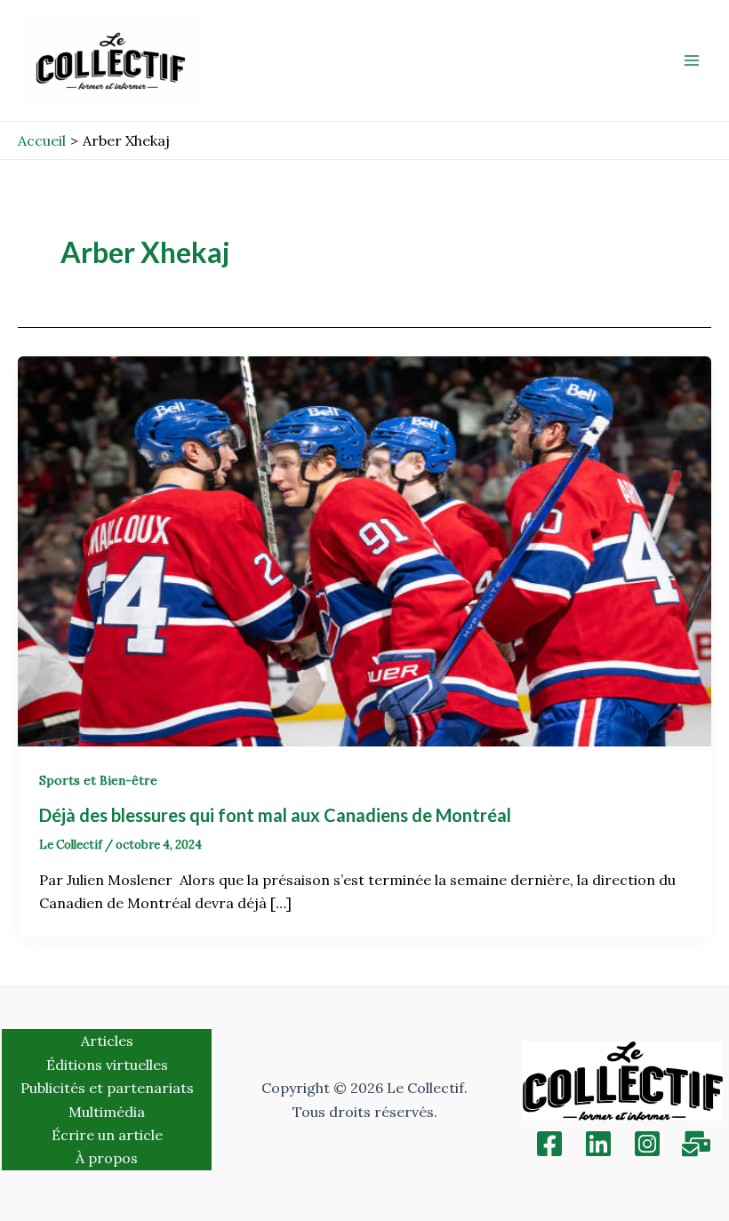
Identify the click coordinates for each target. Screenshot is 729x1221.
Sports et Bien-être (98, 780)
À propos (107, 1158)
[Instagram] (647, 1143)
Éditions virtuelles (107, 1064)
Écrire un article (107, 1135)
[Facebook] (549, 1143)
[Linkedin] (598, 1143)
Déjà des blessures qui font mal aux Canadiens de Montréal (277, 815)
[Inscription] (696, 1143)
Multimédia (106, 1112)
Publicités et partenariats (107, 1088)
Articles (107, 1040)
